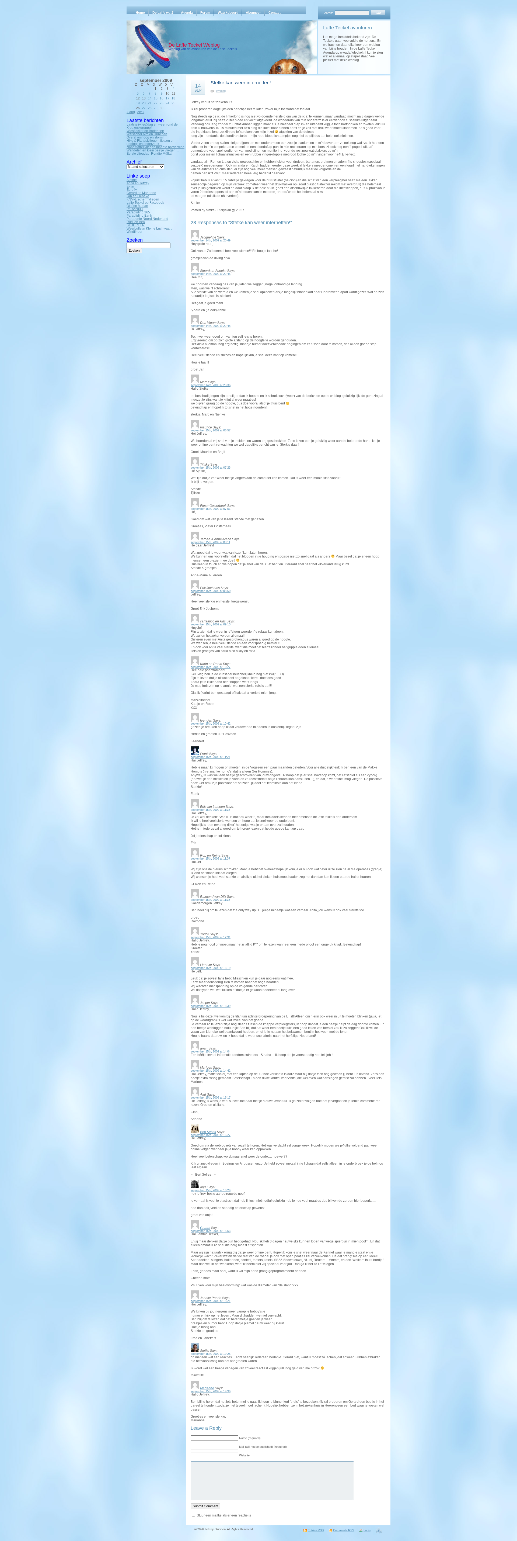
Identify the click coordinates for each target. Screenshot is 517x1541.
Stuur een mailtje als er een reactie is (224, 1515)
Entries (316, 1530)
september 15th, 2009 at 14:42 (210, 1070)
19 (138, 103)
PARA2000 (135, 209)
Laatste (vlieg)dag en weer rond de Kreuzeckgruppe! (152, 126)
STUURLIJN (136, 225)
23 (161, 103)
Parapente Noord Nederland (147, 219)
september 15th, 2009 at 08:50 (210, 591)
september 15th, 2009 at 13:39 (210, 1005)
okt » (140, 112)
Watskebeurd (228, 13)
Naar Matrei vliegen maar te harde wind (155, 147)
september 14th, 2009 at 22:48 (210, 325)
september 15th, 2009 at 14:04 (210, 1051)
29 (156, 108)
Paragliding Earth (139, 215)
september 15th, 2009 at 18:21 (210, 1301)
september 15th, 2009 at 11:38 (210, 899)
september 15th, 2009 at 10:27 (210, 667)
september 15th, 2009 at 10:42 (210, 723)
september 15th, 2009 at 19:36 (210, 1391)
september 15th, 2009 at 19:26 (210, 1353)
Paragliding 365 (138, 212)
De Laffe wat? (162, 13)
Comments (343, 1530)
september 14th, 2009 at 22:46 (210, 273)
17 (167, 98)
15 (156, 98)
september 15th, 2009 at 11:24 (210, 757)
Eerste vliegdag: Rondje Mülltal (149, 153)
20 (144, 103)
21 (150, 103)
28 (150, 108)
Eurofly (132, 190)
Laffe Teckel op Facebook (145, 203)
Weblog (221, 90)
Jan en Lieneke (138, 196)
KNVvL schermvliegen (143, 199)
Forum (205, 13)
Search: (328, 13)
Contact (274, 13)
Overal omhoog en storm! (145, 137)
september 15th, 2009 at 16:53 (210, 1230)
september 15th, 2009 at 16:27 (210, 1135)
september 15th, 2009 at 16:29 (210, 1190)
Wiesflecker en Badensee (145, 131)
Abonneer (253, 13)
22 (156, 103)
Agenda (187, 13)
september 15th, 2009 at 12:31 (210, 937)
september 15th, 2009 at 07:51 (210, 508)
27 (144, 108)
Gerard (205, 1228)
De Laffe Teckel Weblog (194, 45)
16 (161, 98)
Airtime (132, 180)
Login (367, 1530)
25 (173, 103)
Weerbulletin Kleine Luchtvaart (149, 228)
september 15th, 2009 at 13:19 (210, 967)
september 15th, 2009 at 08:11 (210, 542)
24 (167, 103)
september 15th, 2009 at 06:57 (210, 430)
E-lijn (130, 186)
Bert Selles (208, 1132)
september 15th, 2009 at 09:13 (210, 624)
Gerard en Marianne (141, 193)
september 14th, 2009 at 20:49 (210, 240)
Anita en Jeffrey (138, 183)
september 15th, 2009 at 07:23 (210, 467)
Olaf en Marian (137, 206)
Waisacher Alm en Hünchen (147, 134)
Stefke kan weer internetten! (241, 82)
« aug (131, 112)
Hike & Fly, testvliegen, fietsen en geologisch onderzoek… (150, 142)
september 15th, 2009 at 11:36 (210, 809)
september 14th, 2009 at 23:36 (210, 385)
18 (173, 98)
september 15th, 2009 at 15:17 (210, 1097)
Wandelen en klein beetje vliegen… (153, 150)
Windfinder (134, 232)
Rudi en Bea (136, 222)
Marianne (207, 1388)
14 (150, 98)
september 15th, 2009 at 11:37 (210, 858)
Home (140, 13)
